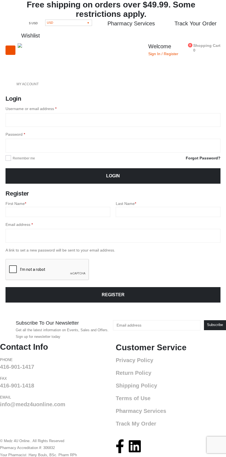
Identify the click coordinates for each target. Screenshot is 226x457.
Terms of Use (133, 398)
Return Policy (133, 373)
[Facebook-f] (120, 446)
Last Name (126, 203)
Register (113, 294)
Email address (27, 224)
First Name (16, 203)
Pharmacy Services (141, 411)
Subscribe (215, 325)
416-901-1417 (17, 367)
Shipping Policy (136, 386)
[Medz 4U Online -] (36, 58)
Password (23, 134)
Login (113, 175)
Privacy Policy (134, 360)
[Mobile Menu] (10, 50)
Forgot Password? (203, 158)
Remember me (24, 158)
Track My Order (136, 424)
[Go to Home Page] (7, 84)
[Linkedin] (135, 446)
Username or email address (39, 108)
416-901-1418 (17, 386)
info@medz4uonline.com (32, 404)
